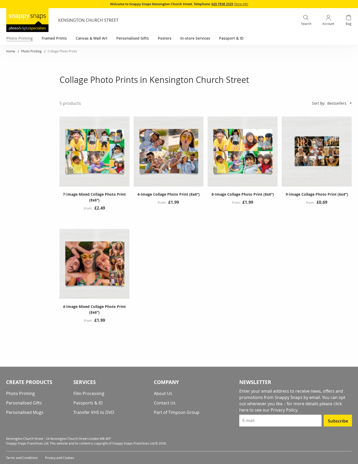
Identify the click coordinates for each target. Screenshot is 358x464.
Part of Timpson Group (176, 412)
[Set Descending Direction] (351, 102)
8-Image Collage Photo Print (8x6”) (242, 194)
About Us (163, 393)
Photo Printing (31, 51)
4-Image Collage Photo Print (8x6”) (168, 194)
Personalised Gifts (24, 403)
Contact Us (165, 403)
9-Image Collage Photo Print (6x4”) (317, 194)
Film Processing (88, 393)
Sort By (318, 103)
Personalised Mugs (25, 412)
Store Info (241, 4)
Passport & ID (231, 38)
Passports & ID (88, 403)
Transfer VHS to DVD (93, 412)
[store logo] (27, 20)
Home (11, 51)
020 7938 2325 (222, 4)
